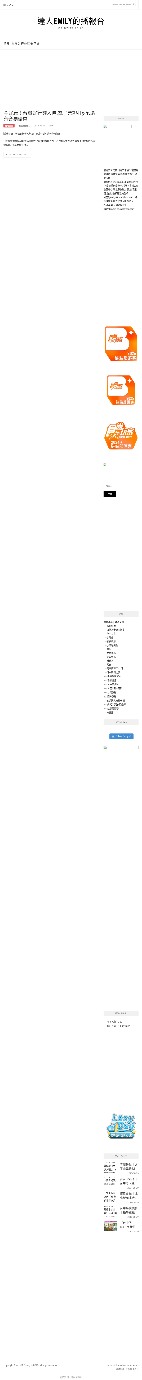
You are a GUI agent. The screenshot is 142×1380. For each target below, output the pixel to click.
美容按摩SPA (114, 676)
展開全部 (108, 622)
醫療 (109, 649)
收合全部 (119, 622)
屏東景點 (111, 656)
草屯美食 (111, 633)
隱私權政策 (76, 1377)
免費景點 (111, 652)
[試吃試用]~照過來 (116, 704)
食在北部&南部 (114, 688)
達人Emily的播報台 (71, 21)
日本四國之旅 (113, 672)
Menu (10, 4)
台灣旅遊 (9, 126)
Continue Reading (17, 154)
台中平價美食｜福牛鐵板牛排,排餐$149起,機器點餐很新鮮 (129, 1210)
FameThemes (132, 1365)
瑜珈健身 (111, 680)
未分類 (110, 712)
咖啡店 (110, 637)
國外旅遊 (111, 696)
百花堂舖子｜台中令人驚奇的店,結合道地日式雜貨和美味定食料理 (129, 1181)
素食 (109, 664)
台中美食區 (113, 684)
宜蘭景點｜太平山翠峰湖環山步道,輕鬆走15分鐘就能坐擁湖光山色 (129, 1167)
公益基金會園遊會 (116, 629)
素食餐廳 (111, 641)
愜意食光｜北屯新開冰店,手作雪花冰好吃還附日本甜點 (129, 1196)
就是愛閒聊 (113, 708)
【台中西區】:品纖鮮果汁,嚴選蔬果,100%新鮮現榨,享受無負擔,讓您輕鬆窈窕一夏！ (129, 1225)
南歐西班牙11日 (115, 668)
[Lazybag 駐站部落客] (121, 1127)
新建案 (110, 660)
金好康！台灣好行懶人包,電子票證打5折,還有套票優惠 (49, 116)
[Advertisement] (50, 83)
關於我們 (64, 1377)
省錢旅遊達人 (24, 126)
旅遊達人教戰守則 (116, 700)
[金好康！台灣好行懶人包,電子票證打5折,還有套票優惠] (31, 133)
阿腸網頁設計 (132, 1369)
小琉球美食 (112, 645)
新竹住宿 (111, 625)
